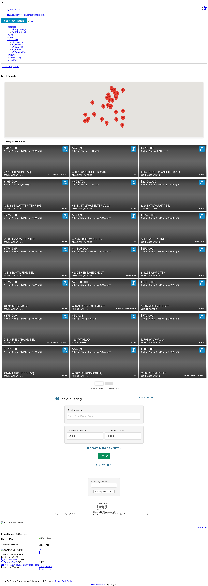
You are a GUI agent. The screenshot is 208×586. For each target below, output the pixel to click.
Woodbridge (20, 52)
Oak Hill (19, 47)
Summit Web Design (64, 581)
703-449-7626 (10, 562)
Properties (11, 27)
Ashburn (19, 42)
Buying (10, 34)
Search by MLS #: (99, 481)
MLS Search (20, 32)
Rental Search (147, 397)
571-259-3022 (15, 9)
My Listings (20, 29)
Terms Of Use (45, 569)
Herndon (19, 44)
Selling (10, 37)
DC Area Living (14, 57)
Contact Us (12, 60)
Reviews (11, 55)
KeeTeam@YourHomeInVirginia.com (27, 15)
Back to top (202, 527)
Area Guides (12, 39)
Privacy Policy (45, 566)
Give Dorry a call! (10, 66)
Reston (18, 49)
